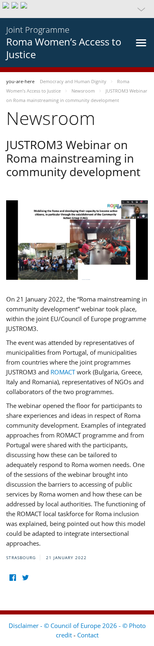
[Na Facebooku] (12, 577)
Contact (88, 635)
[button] (77, 9)
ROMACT (63, 372)
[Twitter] (25, 577)
